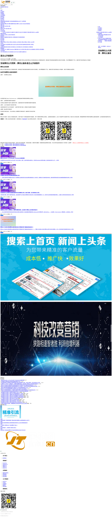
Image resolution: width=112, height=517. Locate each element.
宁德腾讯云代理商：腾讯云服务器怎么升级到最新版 (15, 145)
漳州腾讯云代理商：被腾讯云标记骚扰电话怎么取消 (12, 394)
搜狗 (3, 26)
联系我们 (2, 18)
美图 (9, 23)
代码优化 (2, 34)
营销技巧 (98, 32)
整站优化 (13, 34)
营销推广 (2, 12)
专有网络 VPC (3, 49)
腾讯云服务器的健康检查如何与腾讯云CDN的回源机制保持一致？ (14, 387)
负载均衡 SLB (17, 49)
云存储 (1, 46)
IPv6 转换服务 (32, 49)
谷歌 (9, 26)
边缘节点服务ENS (22, 51)
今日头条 (24, 23)
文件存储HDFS (26, 46)
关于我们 (2, 11)
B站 (10, 28)
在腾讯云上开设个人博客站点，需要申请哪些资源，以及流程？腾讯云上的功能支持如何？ (19, 383)
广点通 (22, 21)
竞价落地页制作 (21, 37)
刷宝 (9, 28)
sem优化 (9, 34)
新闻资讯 (2, 16)
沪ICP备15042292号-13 (4, 515)
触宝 (29, 23)
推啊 (17, 23)
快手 (4, 28)
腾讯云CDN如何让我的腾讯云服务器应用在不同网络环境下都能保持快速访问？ (17, 385)
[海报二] (56, 375)
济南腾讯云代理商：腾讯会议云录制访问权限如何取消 (12, 397)
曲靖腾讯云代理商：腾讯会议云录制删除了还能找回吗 (12, 396)
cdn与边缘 (2, 50)
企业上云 (2, 40)
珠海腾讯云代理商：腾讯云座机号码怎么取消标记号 (12, 402)
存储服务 (2, 45)
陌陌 (25, 21)
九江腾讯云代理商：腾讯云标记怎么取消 (9, 398)
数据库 (106, 40)
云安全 (1, 43)
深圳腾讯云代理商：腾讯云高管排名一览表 (10, 400)
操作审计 (29, 44)
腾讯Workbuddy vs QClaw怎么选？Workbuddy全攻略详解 (12, 380)
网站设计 (2, 37)
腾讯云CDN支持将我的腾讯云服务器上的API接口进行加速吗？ (14, 388)
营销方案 (102, 32)
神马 (7, 26)
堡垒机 (21, 44)
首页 (1, 10)
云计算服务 (2, 15)
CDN (1, 51)
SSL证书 (14, 44)
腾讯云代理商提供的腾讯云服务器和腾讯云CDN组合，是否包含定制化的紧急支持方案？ (19, 386)
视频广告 (2, 27)
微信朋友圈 (13, 21)
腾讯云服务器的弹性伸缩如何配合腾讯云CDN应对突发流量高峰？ (15, 391)
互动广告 (2, 29)
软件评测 (2, 39)
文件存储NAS (13, 46)
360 (5, 26)
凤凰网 (11, 23)
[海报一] (56, 300)
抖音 (6, 28)
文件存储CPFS (19, 46)
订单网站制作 (15, 37)
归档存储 (31, 46)
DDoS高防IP (2, 44)
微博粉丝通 (2, 21)
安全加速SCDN (6, 51)
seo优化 (6, 34)
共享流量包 (41, 49)
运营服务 (2, 13)
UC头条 (20, 23)
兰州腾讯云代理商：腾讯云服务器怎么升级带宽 (14, 143)
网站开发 (10, 37)
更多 (5, 404)
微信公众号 (18, 21)
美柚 (27, 23)
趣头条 (15, 23)
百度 (1, 26)
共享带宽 (37, 49)
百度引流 (6, 6)
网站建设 (2, 35)
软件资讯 (2, 38)
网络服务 (2, 48)
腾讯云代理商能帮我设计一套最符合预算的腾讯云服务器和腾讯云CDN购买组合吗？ (18, 389)
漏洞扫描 (25, 44)
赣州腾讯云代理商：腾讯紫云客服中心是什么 (10, 392)
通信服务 (110, 40)
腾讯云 (99, 47)
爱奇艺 (1, 28)
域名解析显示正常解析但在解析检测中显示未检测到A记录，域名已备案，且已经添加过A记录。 (21, 382)
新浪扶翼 (2, 23)
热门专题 (2, 17)
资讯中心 (106, 32)
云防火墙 (18, 44)
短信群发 (2, 6)
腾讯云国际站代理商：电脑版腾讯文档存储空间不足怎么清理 (14, 403)
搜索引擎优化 (3, 33)
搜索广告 (2, 24)
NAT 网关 (22, 49)
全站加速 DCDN (12, 51)
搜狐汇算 (6, 23)
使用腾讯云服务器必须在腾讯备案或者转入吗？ (11, 381)
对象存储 (5, 46)
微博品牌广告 (8, 21)
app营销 (110, 32)
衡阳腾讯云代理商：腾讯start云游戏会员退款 (10, 399)
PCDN (17, 51)
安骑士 (32, 44)
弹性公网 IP (26, 49)
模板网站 (6, 37)
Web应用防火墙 (9, 44)
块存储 (8, 46)
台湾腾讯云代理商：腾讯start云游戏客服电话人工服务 (12, 393)
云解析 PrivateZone (10, 49)
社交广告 (5, 32)
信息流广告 (2, 22)
